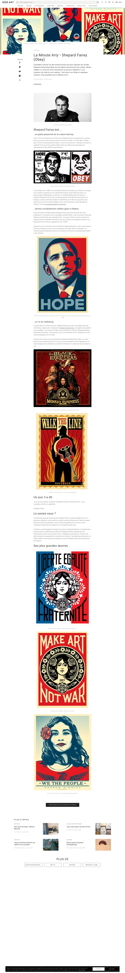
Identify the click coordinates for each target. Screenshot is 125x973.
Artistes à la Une (91, 865)
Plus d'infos (82, 970)
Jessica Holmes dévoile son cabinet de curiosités (24, 844)
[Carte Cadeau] (109, 2)
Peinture (20, 5)
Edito (39, 43)
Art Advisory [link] (93, 5)
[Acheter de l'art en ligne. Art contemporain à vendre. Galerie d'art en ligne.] (8, 2)
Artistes (60, 5)
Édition (29, 5)
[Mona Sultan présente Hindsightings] (103, 845)
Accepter (99, 969)
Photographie (39, 5)
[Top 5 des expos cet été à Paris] (103, 829)
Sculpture (50, 5)
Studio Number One (67, 328)
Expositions (81, 5)
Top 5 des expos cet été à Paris (78, 827)
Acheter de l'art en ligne (30, 43)
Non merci (112, 969)
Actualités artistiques (74, 824)
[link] (97, 2)
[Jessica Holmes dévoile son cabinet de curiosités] (51, 845)
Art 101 (52, 865)
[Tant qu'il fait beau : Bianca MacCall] (51, 829)
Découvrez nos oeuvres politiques (62, 805)
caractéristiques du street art (56, 204)
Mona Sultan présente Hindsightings (75, 844)
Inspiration (70, 5)
